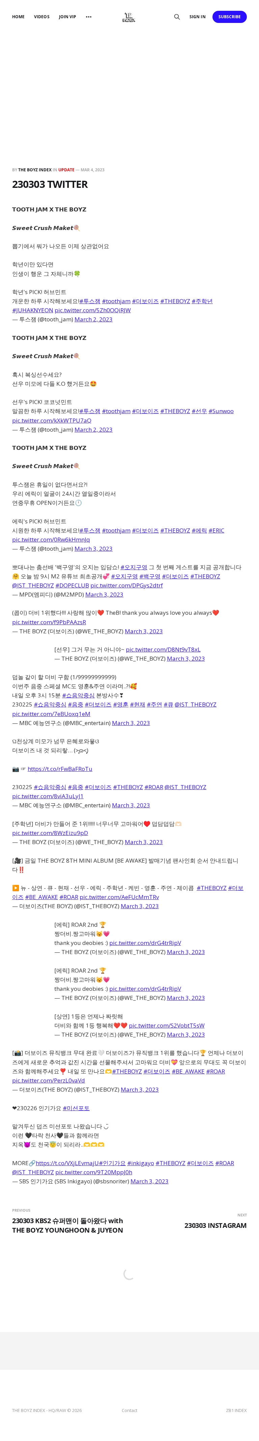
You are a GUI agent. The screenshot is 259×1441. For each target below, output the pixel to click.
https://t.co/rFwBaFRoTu (60, 769)
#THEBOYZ (175, 301)
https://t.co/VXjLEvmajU (67, 1163)
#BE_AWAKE (41, 897)
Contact (129, 1410)
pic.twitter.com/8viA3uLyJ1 (48, 796)
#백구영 (150, 576)
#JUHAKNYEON (32, 310)
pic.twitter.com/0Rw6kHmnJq (51, 539)
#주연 (154, 704)
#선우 (199, 411)
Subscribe (230, 17)
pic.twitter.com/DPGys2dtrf (126, 585)
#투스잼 (89, 301)
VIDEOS (41, 17)
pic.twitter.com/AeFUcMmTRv (119, 897)
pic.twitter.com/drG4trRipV (145, 943)
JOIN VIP (67, 17)
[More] (89, 17)
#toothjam (116, 301)
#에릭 (199, 530)
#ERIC (216, 530)
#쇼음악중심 (78, 695)
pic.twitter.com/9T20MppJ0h (93, 1172)
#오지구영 (133, 567)
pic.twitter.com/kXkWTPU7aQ (51, 420)
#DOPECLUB (72, 585)
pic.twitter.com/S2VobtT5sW (167, 1025)
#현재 (137, 704)
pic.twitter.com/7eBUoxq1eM (51, 714)
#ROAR (153, 787)
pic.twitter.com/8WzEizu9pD (50, 833)
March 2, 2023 (94, 319)
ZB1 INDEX (236, 1410)
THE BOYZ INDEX (35, 170)
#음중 (75, 704)
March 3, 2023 (94, 548)
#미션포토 (76, 1108)
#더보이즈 (145, 301)
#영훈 (120, 704)
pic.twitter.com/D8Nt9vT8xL (163, 649)
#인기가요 (112, 1163)
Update (66, 170)
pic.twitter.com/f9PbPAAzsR (49, 622)
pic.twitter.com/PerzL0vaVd (48, 1080)
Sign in (197, 17)
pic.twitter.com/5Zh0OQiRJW (93, 310)
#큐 (168, 704)
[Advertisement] (129, 84)
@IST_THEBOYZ (33, 585)
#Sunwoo (221, 411)
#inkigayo (140, 1163)
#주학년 (202, 301)
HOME (18, 17)
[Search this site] (177, 17)
